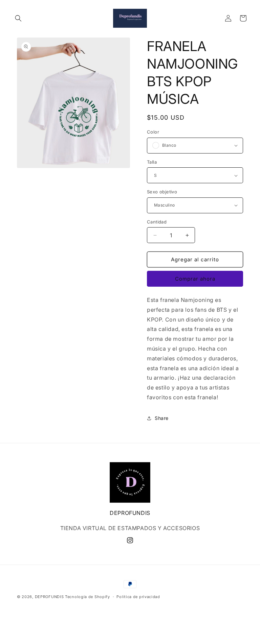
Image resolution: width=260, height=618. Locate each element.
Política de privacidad (138, 596)
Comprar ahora (195, 279)
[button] (18, 18)
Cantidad (157, 221)
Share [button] (162, 418)
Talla (152, 162)
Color (153, 132)
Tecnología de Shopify (87, 596)
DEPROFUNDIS (49, 596)
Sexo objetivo (162, 191)
